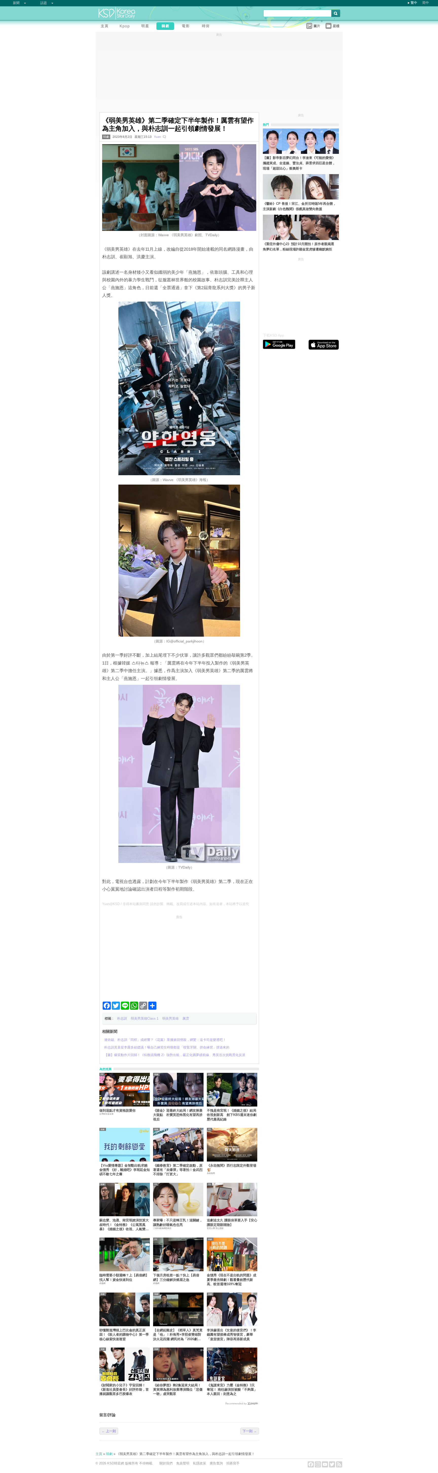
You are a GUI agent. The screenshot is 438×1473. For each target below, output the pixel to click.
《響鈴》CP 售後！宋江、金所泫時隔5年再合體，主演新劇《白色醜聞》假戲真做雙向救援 (299, 206)
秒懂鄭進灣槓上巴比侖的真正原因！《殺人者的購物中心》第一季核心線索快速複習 (124, 1334)
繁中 (414, 3)
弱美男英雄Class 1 (144, 1018)
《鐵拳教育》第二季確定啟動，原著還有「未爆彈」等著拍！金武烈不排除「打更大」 (178, 1170)
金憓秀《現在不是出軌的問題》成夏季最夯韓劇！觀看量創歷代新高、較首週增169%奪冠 (231, 1279)
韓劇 (106, 137)
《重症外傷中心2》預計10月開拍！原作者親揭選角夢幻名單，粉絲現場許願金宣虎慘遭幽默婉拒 (298, 246)
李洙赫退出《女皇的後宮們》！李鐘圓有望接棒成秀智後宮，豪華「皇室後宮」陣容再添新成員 (231, 1334)
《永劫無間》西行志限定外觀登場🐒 (231, 1168)
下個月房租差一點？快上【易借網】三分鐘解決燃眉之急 (176, 1277)
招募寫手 (233, 1463)
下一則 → (250, 1431)
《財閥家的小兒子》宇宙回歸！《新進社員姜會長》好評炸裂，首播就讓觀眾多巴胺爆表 (124, 1389)
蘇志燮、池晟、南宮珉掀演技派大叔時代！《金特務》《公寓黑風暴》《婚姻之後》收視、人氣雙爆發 (124, 1224)
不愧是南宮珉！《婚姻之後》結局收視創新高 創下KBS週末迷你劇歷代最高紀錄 (232, 1115)
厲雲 (185, 1018)
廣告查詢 (216, 1463)
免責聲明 (182, 1463)
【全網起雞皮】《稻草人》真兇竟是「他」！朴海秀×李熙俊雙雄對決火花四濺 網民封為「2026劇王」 (178, 1334)
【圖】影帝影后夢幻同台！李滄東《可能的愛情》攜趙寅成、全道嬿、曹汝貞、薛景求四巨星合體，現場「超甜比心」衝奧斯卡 (299, 163)
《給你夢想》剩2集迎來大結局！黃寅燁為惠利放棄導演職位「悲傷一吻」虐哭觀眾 (178, 1389)
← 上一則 (109, 1431)
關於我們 (166, 1463)
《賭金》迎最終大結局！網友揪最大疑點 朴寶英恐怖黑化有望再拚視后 (178, 1115)
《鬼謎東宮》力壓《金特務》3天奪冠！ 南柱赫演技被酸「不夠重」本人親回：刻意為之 (232, 1389)
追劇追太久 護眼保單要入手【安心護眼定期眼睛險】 (232, 1222)
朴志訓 (122, 1018)
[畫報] (207, 26)
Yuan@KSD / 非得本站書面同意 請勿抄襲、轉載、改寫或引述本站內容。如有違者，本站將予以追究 (175, 904)
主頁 (99, 1454)
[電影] (187, 26)
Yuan (157, 137)
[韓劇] (166, 26)
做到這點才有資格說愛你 (117, 1110)
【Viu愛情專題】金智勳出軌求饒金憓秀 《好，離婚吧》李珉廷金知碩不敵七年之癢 (124, 1170)
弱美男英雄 (170, 1018)
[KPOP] (126, 26)
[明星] (146, 26)
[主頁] (106, 26)
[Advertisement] (179, 956)
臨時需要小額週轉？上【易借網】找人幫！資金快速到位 (124, 1277)
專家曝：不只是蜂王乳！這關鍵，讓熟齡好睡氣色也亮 (178, 1222)
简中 (425, 3)
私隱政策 (199, 1463)
